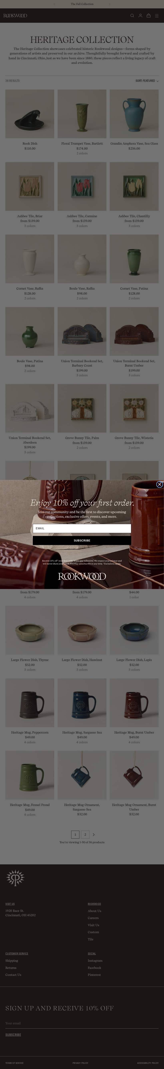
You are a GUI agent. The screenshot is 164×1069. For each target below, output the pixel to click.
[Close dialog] (160, 484)
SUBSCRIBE (82, 540)
